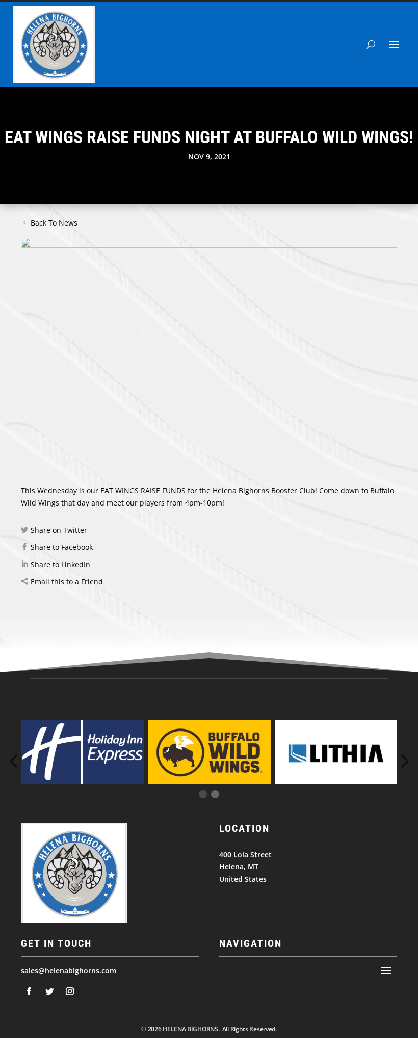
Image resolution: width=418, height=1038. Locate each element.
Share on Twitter (59, 530)
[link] (264, 490)
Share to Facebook (62, 547)
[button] (403, 761)
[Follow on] (29, 991)
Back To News (54, 223)
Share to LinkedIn (60, 564)
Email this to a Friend (67, 581)
